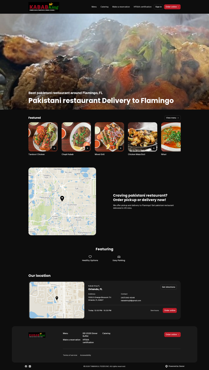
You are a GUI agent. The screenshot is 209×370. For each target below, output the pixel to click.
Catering (104, 7)
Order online (169, 310)
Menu (94, 7)
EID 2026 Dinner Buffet (90, 334)
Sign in (158, 7)
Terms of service (70, 355)
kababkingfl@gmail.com (131, 300)
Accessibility (85, 355)
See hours (155, 310)
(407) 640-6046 (128, 298)
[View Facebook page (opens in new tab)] (26, 366)
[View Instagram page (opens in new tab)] (29, 366)
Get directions (168, 287)
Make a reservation (121, 7)
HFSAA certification (143, 7)
